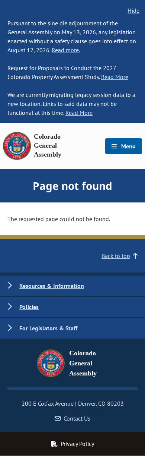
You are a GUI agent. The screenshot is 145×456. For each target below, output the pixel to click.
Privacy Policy (77, 443)
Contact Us (77, 418)
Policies (29, 307)
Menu (128, 146)
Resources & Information (51, 285)
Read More (114, 77)
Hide (133, 10)
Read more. (66, 50)
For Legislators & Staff (48, 328)
